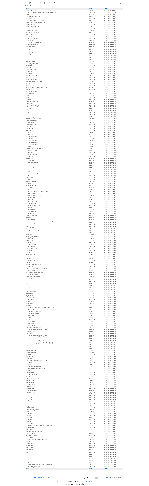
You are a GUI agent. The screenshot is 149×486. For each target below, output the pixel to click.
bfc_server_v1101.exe (32, 394)
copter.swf (29, 417)
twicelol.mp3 (29, 34)
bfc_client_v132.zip (31, 390)
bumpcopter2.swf (31, 400)
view (37, 38)
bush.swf (28, 421)
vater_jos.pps (30, 52)
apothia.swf (29, 443)
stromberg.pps (30, 71)
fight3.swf (28, 305)
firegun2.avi (29, 303)
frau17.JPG (29, 288)
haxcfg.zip (29, 262)
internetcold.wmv (31, 246)
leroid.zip (28, 217)
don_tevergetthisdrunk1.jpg (34, 360)
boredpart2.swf (30, 415)
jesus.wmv (29, 235)
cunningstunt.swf (31, 351)
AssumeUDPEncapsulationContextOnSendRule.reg (41, 12)
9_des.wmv (29, 459)
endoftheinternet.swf (32, 339)
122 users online (39, 478)
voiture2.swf (29, 36)
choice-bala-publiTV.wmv (33, 366)
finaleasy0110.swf (31, 319)
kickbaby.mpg (30, 227)
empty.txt (28, 331)
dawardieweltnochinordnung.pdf (35, 368)
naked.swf (29, 164)
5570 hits (48, 478)
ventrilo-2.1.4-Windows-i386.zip (35, 42)
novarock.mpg (30, 117)
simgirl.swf (29, 73)
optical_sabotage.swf (32, 142)
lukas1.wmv (29, 187)
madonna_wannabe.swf (33, 205)
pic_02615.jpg (30, 136)
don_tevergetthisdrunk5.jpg (34, 335)
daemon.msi (29, 358)
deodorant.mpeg (31, 364)
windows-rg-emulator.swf (33, 16)
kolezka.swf (29, 239)
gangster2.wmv (30, 270)
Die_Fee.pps (29, 376)
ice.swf (28, 256)
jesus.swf (28, 233)
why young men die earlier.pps (35, 20)
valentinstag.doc (30, 50)
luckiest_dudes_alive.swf (33, 195)
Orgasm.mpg (29, 158)
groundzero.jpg (30, 223)
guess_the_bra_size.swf (33, 276)
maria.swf (28, 183)
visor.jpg (28, 46)
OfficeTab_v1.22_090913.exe (34, 148)
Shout (50, 3)
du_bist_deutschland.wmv (33, 311)
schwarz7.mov (30, 77)
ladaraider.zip (30, 213)
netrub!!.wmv (29, 178)
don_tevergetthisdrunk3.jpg (34, 329)
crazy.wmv (29, 370)
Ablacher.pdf (29, 447)
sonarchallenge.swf (31, 79)
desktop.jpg (29, 374)
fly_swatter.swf (30, 296)
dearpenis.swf (30, 372)
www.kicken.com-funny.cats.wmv (35, 22)
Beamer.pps (29, 449)
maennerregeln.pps (31, 215)
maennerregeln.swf (31, 201)
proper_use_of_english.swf (34, 105)
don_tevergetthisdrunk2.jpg (34, 337)
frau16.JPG (29, 286)
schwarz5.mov (30, 99)
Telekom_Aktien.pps (32, 64)
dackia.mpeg (29, 347)
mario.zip (28, 189)
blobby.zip (29, 413)
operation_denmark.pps (33, 154)
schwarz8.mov (30, 97)
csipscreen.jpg (30, 378)
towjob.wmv (29, 66)
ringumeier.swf (30, 103)
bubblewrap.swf (30, 408)
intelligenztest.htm (31, 244)
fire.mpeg (28, 301)
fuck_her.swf (29, 284)
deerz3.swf (29, 362)
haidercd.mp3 (30, 299)
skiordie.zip (29, 89)
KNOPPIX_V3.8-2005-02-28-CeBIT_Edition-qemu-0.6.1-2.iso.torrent (46, 221)
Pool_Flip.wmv (30, 130)
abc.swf (28, 441)
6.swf (27, 461)
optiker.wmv (29, 138)
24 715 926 (88, 481)
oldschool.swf (30, 156)
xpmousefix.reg (30, 18)
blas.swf (28, 404)
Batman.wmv (29, 453)
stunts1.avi (29, 67)
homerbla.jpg (30, 274)
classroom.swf (30, 388)
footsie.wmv (29, 290)
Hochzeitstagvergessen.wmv (34, 272)
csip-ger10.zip (30, 382)
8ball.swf (28, 463)
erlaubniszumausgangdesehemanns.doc (38, 307)
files (31, 5)
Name (27, 9)
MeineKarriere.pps (31, 185)
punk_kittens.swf (31, 124)
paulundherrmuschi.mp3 (33, 101)
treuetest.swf (29, 40)
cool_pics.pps (30, 406)
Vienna (107, 478)
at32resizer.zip (30, 451)
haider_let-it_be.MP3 (32, 260)
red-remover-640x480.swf (33, 119)
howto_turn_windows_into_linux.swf (36, 268)
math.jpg (28, 193)
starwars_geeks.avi (31, 30)
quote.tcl (28, 132)
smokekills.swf (30, 93)
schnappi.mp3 (30, 128)
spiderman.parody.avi (32, 44)
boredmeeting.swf (31, 396)
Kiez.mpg (28, 229)
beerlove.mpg (30, 423)
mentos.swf (29, 176)
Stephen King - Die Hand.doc (34, 87)
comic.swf (29, 398)
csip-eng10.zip (30, 380)
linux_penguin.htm (31, 203)
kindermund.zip (30, 219)
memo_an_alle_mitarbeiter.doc (35, 191)
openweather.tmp (31, 10)
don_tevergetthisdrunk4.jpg (34, 341)
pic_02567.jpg (30, 144)
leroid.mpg (29, 207)
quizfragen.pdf (30, 123)
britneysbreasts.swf (31, 402)
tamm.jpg (28, 62)
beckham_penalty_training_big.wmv (36, 439)
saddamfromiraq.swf (32, 113)
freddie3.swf (29, 294)
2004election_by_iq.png (33, 467)
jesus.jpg (28, 254)
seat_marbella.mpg (31, 91)
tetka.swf (28, 58)
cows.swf (28, 349)
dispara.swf (29, 345)
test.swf (28, 56)
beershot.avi (29, 437)
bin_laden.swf (30, 427)
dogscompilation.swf (32, 315)
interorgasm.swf (30, 242)
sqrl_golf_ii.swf (30, 83)
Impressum (84, 483)
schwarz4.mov (30, 95)
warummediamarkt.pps (32, 26)
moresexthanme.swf (32, 174)
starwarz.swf (29, 60)
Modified (106, 9)
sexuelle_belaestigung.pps (34, 81)
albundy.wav (29, 445)
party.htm (28, 146)
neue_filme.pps (30, 170)
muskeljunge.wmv (31, 160)
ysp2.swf (28, 28)
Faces (32, 3)
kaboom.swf (29, 225)
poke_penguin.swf (31, 150)
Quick (45, 3)
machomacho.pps (31, 211)
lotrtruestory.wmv (31, 209)
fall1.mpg (28, 317)
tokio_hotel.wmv (30, 48)
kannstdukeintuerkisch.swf (33, 231)
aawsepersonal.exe (31, 455)
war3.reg (28, 54)
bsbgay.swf (29, 419)
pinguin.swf (29, 152)
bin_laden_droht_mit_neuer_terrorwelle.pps (39, 425)
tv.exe (27, 14)
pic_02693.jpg (30, 140)
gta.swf (28, 282)
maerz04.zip (29, 199)
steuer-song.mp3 (31, 69)
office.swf (28, 180)
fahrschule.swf (30, 323)
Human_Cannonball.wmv (33, 264)
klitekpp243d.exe (31, 240)
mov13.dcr (29, 172)
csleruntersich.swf (31, 353)
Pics (41, 3)
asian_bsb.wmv (30, 433)
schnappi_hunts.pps (32, 75)
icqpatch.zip (29, 250)
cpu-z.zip (28, 354)
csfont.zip (28, 411)
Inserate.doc (29, 248)
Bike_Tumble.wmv (31, 435)
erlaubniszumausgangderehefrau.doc (37, 343)
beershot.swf (29, 429)
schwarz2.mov (30, 126)
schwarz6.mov (30, 85)
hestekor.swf (29, 266)
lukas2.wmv (29, 166)
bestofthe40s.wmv (31, 384)
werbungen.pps (30, 24)
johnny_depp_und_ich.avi (33, 237)
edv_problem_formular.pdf (33, 327)
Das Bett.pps (29, 356)
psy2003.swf (29, 109)
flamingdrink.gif (30, 313)
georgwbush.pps (31, 292)
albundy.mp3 (29, 457)
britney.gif (28, 392)
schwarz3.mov (30, 115)
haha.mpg (29, 278)
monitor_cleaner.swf (32, 162)
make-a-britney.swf (31, 197)
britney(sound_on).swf (32, 410)
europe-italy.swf (30, 321)
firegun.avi (29, 280)
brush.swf (28, 386)
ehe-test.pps (29, 333)
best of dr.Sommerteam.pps (34, 431)
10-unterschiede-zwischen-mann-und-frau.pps (39, 465)
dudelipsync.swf (30, 325)
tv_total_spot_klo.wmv (32, 32)
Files (36, 3)
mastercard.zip (30, 168)
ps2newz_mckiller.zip (32, 107)
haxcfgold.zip (30, 258)
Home (27, 3)
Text (55, 3)
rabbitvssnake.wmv (31, 111)
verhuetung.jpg (30, 38)
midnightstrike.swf (31, 181)
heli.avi (28, 252)
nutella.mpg (29, 134)
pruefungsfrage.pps (31, 121)
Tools (59, 3)
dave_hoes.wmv (30, 309)
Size (90, 9)
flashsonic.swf (30, 297)
